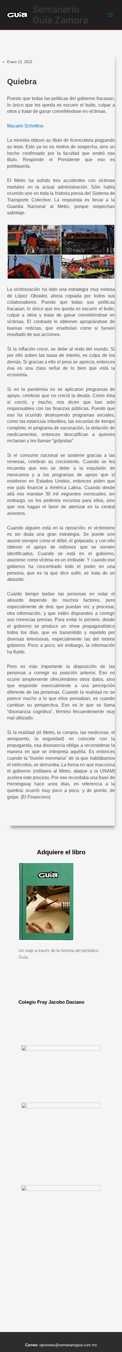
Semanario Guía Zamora (60, 15)
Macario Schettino (25, 125)
